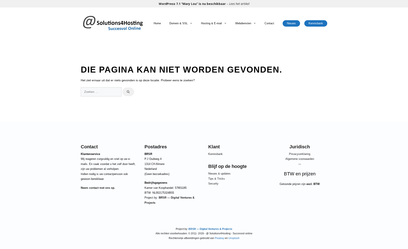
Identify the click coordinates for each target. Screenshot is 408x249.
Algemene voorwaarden (299, 158)
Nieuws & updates (219, 173)
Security (213, 183)
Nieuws (291, 23)
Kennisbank (316, 23)
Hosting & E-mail (211, 23)
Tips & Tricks (216, 178)
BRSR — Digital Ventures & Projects (210, 229)
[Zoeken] (128, 91)
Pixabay (219, 238)
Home (157, 23)
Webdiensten (243, 23)
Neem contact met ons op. (98, 187)
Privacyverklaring (299, 154)
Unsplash (233, 238)
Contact (269, 23)
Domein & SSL (178, 23)
